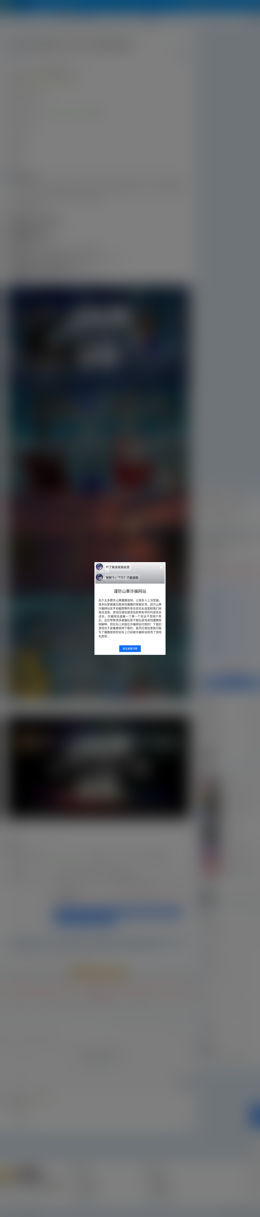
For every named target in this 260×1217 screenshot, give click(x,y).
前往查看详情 (130, 648)
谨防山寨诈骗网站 (130, 591)
